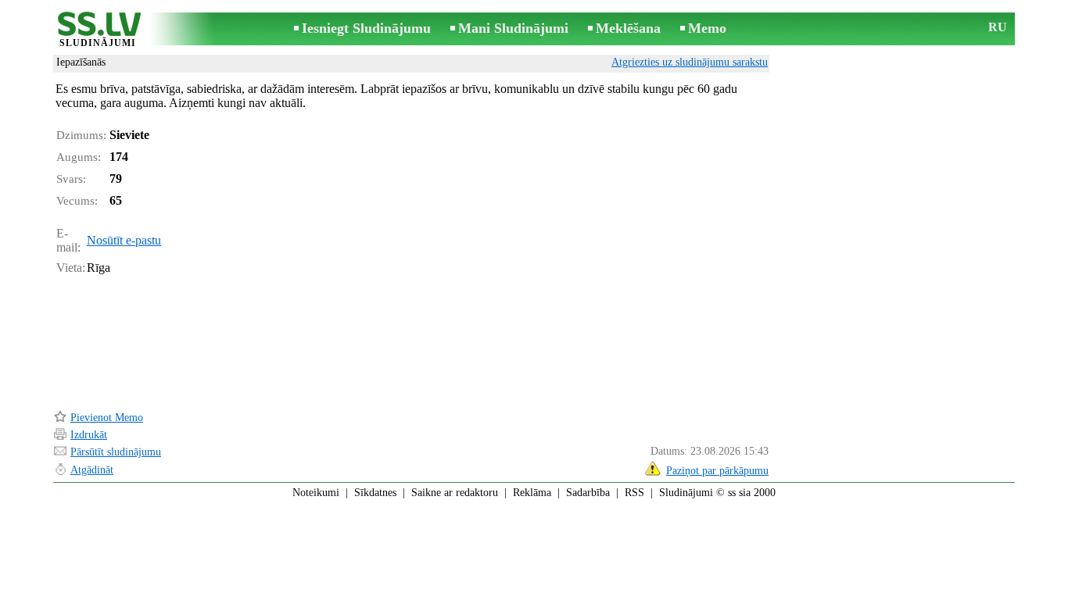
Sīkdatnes (375, 492)
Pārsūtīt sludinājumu (115, 452)
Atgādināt (91, 470)
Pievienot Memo (106, 417)
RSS (634, 492)
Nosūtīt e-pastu (124, 240)
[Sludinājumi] (97, 30)
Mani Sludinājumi (513, 28)
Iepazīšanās (81, 62)
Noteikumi (315, 492)
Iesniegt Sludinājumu (366, 28)
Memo (707, 28)
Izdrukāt (88, 435)
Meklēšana (628, 28)
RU (997, 27)
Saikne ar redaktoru (454, 492)
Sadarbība (588, 492)
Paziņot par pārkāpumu (717, 471)
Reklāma (532, 492)
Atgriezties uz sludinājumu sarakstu (689, 62)
